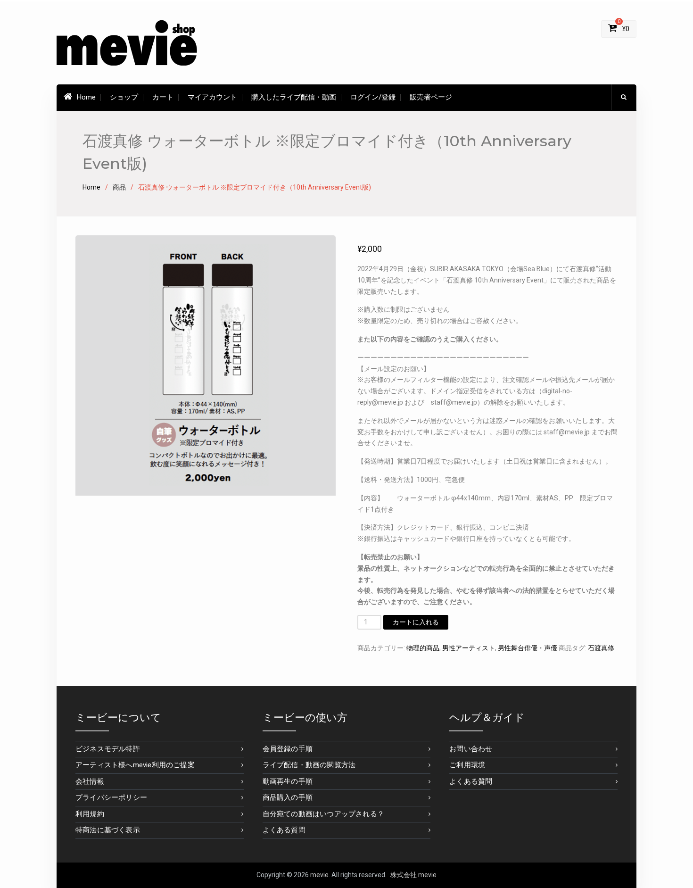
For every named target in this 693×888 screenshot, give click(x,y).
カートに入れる (416, 622)
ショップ (124, 97)
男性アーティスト (468, 648)
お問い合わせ (470, 749)
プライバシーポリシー (111, 797)
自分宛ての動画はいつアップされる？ (323, 814)
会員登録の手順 (288, 749)
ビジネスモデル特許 (107, 749)
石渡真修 (601, 648)
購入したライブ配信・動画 (293, 97)
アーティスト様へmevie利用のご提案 (135, 765)
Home (86, 97)
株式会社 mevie (413, 875)
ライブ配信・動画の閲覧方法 (309, 765)
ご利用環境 (467, 765)
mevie (319, 875)
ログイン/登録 (373, 97)
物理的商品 (422, 648)
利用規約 (89, 814)
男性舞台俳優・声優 (527, 648)
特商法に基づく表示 (107, 830)
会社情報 (89, 781)
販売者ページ (431, 97)
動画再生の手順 (288, 781)
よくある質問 (284, 830)
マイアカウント (212, 97)
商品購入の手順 (288, 797)
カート (162, 97)
